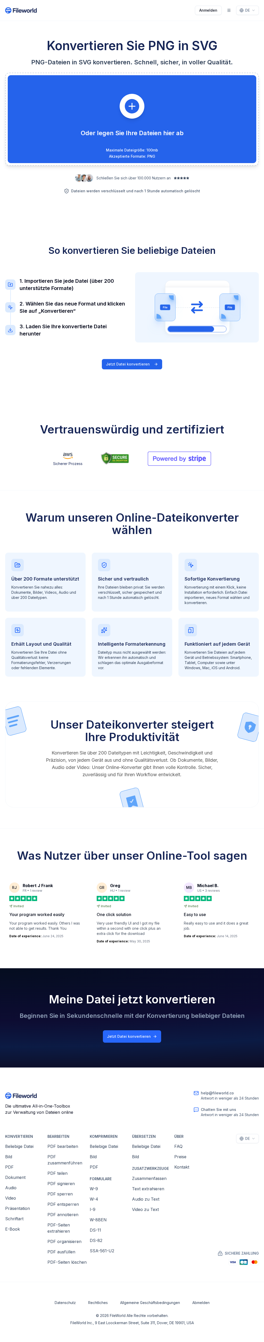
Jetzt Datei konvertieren (128, 364)
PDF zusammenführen (64, 1159)
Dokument (15, 1177)
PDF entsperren (63, 1204)
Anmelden (208, 10)
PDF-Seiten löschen (67, 1262)
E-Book (12, 1229)
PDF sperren (60, 1193)
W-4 (94, 1199)
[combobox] (247, 10)
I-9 (92, 1209)
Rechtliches (98, 1302)
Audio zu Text (145, 1199)
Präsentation (17, 1208)
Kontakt (181, 1167)
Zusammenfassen (149, 1178)
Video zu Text (145, 1209)
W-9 (94, 1188)
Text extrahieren (148, 1188)
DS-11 (95, 1230)
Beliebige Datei (19, 1146)
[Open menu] (229, 10)
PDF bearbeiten (62, 1146)
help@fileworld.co (217, 1093)
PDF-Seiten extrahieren (58, 1228)
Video (10, 1198)
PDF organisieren (64, 1241)
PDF (9, 1167)
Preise (180, 1156)
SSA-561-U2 (102, 1250)
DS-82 (96, 1240)
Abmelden (201, 1302)
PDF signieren (61, 1183)
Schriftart (14, 1218)
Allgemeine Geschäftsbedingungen (150, 1302)
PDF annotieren (62, 1214)
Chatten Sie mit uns (218, 1109)
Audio (10, 1187)
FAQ (178, 1146)
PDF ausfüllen (61, 1251)
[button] (132, 119)
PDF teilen (57, 1173)
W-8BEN (98, 1219)
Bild (8, 1156)
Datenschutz (65, 1302)
